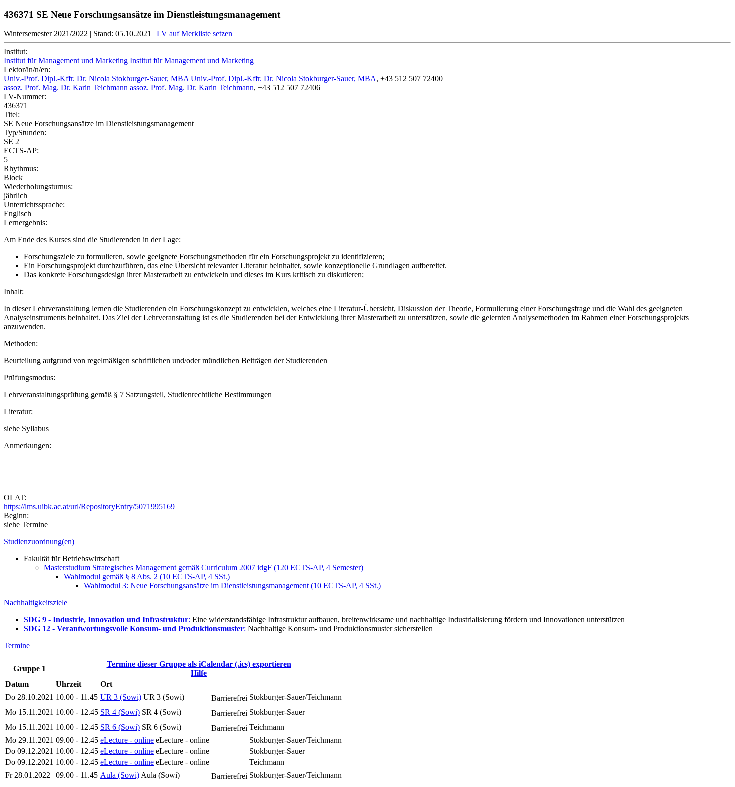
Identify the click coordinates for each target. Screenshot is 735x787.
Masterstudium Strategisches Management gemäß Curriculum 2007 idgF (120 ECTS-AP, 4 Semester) (204, 567)
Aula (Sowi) (120, 775)
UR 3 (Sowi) (121, 697)
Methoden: (21, 343)
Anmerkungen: (28, 445)
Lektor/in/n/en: (27, 69)
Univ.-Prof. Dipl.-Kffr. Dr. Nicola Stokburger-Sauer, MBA (96, 78)
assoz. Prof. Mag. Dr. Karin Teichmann (66, 87)
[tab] (367, 541)
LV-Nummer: (25, 96)
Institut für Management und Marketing (66, 60)
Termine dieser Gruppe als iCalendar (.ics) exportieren (199, 664)
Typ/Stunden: (25, 132)
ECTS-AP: (21, 150)
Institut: (16, 51)
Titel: (12, 114)
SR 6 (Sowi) (120, 727)
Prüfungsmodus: (30, 377)
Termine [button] (17, 645)
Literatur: (18, 411)
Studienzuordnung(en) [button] (39, 541)
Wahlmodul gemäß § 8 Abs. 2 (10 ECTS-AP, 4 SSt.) (147, 576)
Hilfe (199, 673)
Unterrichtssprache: (34, 204)
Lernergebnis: (26, 222)
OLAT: (15, 497)
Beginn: (16, 515)
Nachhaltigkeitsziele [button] (36, 602)
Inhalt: (14, 291)
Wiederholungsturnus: (38, 186)
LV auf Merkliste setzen (194, 33)
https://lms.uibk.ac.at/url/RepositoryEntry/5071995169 (89, 506)
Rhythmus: (21, 168)
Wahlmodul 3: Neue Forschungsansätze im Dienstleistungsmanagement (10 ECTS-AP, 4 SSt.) (232, 585)
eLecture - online (127, 740)
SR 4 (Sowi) (120, 712)
